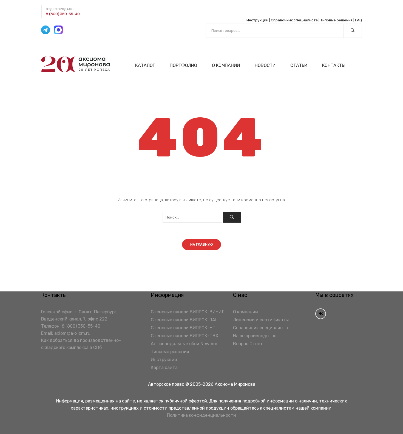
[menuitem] (147, 65)
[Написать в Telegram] (45, 29)
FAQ (358, 20)
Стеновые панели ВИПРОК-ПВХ (184, 335)
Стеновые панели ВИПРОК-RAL (184, 319)
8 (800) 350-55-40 (63, 14)
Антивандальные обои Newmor (184, 343)
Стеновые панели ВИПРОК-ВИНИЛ (188, 311)
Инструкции (257, 20)
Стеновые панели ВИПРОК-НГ (183, 327)
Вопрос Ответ (248, 343)
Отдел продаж (59, 9)
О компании (245, 311)
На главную (201, 244)
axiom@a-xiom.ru (72, 333)
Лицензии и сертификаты (261, 319)
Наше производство (254, 335)
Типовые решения (336, 20)
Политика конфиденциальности (201, 415)
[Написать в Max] (58, 29)
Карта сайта (164, 367)
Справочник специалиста (294, 20)
